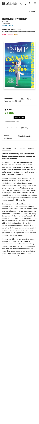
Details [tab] (22, 148)
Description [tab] (6, 148)
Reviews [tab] (31, 148)
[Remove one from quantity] (6, 117)
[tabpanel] (19, 208)
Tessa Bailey (7, 26)
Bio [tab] (15, 148)
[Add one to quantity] (12, 117)
